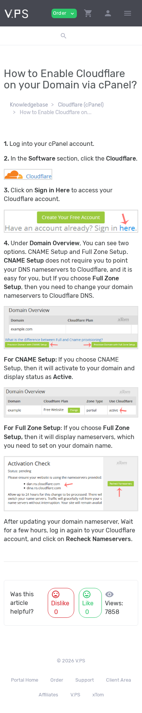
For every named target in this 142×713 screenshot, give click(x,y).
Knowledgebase (29, 105)
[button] (88, 13)
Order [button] (64, 13)
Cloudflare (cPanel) (81, 105)
